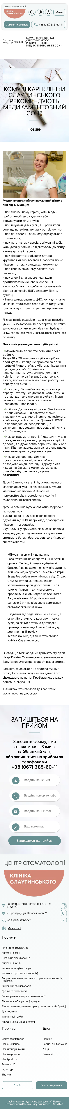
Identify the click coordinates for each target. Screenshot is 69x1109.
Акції (46, 1049)
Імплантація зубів (12, 1016)
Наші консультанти (13, 1049)
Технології (8, 1064)
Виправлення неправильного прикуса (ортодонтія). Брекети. (33, 979)
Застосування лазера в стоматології (23, 996)
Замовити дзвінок (17, 24)
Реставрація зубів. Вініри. (17, 968)
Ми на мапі (14, 928)
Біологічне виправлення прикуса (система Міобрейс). (34, 1006)
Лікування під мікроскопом (18, 1021)
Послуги (9, 937)
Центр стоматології (13, 1038)
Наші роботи (9, 1059)
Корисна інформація (55, 1043)
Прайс (18, 1085)
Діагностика (9, 1011)
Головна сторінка (8, 41)
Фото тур (7, 1069)
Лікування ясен (11, 952)
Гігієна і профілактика (15, 947)
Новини (19, 41)
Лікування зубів (11, 962)
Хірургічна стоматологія (16, 985)
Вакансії (48, 1054)
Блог (47, 1028)
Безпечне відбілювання (16, 957)
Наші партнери (11, 1054)
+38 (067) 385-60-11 (19, 920)
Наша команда (11, 1043)
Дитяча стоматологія (14, 991)
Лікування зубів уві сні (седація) (21, 1001)
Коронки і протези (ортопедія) (20, 973)
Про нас (9, 1028)
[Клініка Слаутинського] (15, 12)
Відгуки (6, 1074)
